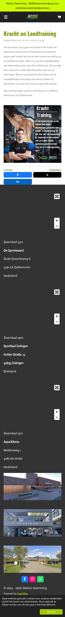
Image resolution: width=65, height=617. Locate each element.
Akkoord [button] (51, 611)
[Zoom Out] (57, 226)
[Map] (32, 211)
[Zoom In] (57, 220)
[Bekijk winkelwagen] (59, 17)
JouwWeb (22, 593)
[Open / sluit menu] (6, 17)
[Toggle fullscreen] (57, 196)
